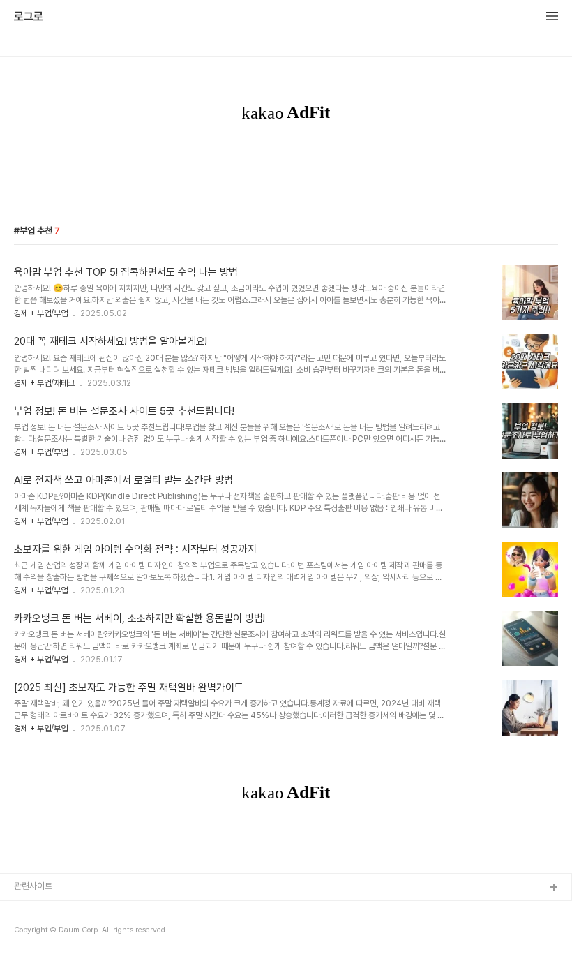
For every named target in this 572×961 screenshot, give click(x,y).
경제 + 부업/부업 (41, 313)
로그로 (28, 16)
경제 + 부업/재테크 (44, 383)
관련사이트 (33, 886)
